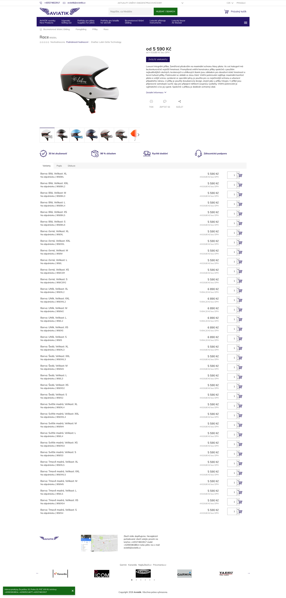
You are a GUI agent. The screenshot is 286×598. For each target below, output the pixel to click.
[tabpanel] (60, 574)
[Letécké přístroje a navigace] (184, 573)
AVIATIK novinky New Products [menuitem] (47, 21)
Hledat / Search (165, 11)
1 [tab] (131, 579)
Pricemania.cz (159, 564)
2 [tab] (136, 579)
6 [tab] (154, 579)
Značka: (106, 42)
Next (248, 572)
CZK (229, 3)
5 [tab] (149, 579)
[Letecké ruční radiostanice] (226, 573)
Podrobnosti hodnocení (77, 42)
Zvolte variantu (157, 59)
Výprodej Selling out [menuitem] (66, 21)
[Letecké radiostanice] (102, 573)
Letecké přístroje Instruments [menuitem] (158, 21)
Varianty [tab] (47, 165)
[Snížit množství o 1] (237, 177)
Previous (37, 572)
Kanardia (132, 564)
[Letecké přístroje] (143, 573)
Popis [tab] (59, 165)
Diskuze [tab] (71, 165)
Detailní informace (154, 92)
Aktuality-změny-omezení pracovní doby (140, 3)
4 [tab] (145, 579)
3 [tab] (140, 579)
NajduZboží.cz (144, 564)
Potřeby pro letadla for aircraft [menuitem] (110, 21)
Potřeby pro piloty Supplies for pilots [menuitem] (86, 21)
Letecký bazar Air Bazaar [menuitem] (178, 21)
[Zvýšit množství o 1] (237, 173)
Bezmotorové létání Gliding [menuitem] (134, 21)
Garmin (123, 564)
